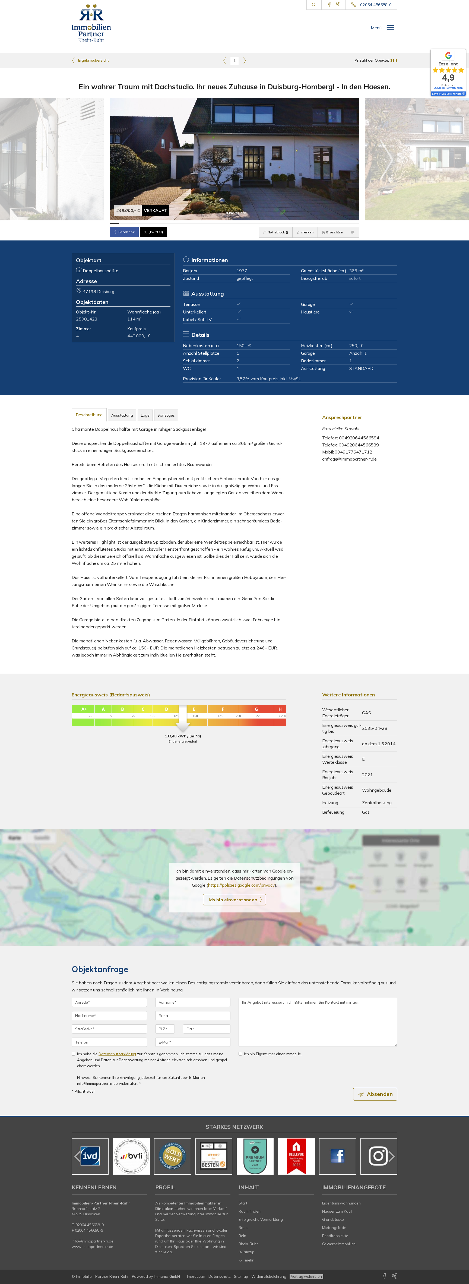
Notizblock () (277, 232)
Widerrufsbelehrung (268, 1276)
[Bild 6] (162, 223)
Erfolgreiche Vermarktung (261, 1219)
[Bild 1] (114, 223)
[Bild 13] (229, 223)
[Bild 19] (287, 223)
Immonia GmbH (167, 1276)
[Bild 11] (210, 223)
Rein (242, 1235)
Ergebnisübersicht (93, 60)
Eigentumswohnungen (341, 1203)
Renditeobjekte (335, 1235)
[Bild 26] (354, 223)
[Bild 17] (268, 223)
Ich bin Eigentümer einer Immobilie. (273, 1053)
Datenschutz (219, 1276)
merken (306, 232)
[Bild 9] (191, 223)
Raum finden (250, 1211)
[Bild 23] (325, 223)
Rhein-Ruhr (248, 1243)
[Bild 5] (153, 223)
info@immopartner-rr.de (92, 1241)
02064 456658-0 (376, 4)
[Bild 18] (277, 223)
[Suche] (313, 5)
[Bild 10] (200, 223)
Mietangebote (334, 1227)
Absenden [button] (380, 1094)
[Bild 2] (124, 223)
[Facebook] (329, 5)
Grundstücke (333, 1219)
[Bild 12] (220, 223)
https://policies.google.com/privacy (241, 885)
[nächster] (391, 1156)
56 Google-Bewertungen (448, 87)
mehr (248, 1260)
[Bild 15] (248, 223)
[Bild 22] (316, 223)
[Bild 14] (239, 223)
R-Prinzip (246, 1252)
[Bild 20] (297, 223)
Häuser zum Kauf (337, 1211)
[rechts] (244, 60)
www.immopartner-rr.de (92, 1246)
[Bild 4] (143, 223)
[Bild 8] (181, 223)
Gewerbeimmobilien (339, 1243)
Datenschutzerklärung (117, 1053)
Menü (376, 27)
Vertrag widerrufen (306, 1276)
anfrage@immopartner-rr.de (349, 459)
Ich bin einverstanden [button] (233, 899)
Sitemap (241, 1276)
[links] (224, 60)
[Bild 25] (345, 223)
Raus (243, 1227)
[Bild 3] (133, 223)
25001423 (86, 319)
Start (243, 1203)
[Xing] (337, 5)
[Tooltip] (463, 94)
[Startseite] (95, 23)
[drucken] (353, 232)
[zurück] (78, 1156)
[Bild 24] (335, 223)
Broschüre (334, 232)
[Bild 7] (172, 223)
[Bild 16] (258, 223)
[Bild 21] (306, 223)
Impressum (196, 1276)
